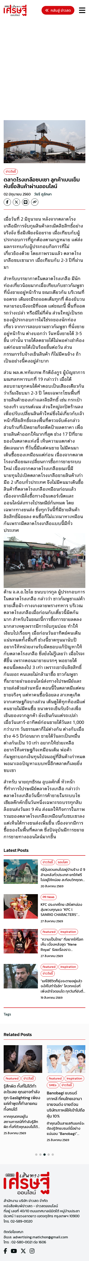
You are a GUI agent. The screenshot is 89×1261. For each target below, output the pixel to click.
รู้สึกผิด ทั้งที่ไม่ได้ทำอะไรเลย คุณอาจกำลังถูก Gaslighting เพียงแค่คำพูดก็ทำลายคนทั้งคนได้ (22, 1097)
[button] (36, 1154)
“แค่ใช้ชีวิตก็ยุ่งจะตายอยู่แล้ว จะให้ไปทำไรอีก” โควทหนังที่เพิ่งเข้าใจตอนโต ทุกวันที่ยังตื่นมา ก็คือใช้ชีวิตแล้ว (63, 988)
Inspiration (68, 931)
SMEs (53, 1085)
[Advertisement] (44, 69)
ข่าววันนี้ (11, 171)
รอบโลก (63, 862)
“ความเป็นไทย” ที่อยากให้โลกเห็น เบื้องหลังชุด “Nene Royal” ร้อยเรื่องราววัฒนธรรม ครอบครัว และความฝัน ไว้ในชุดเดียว (62, 949)
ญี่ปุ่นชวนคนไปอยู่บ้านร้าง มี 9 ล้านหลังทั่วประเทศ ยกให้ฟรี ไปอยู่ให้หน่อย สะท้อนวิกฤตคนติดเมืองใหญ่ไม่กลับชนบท (63, 877)
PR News (49, 897)
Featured (49, 931)
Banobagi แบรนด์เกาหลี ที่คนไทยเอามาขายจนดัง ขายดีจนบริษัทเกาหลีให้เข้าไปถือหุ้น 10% (66, 1104)
